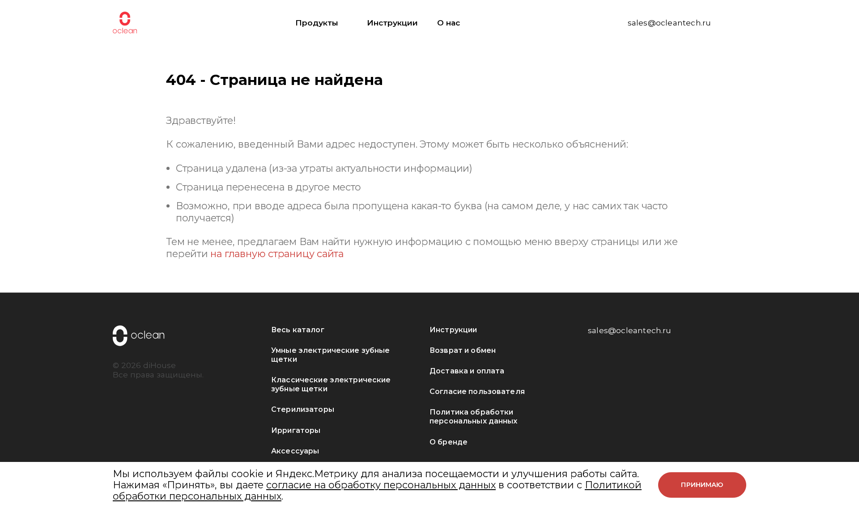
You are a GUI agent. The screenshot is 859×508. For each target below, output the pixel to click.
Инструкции (392, 22)
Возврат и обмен (463, 350)
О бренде (449, 442)
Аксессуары (295, 451)
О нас (448, 22)
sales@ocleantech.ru (669, 22)
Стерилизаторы (302, 409)
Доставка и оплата (467, 371)
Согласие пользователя (477, 391)
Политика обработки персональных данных (474, 416)
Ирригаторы (295, 430)
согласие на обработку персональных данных (381, 485)
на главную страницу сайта (277, 253)
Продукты (316, 22)
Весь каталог (297, 330)
